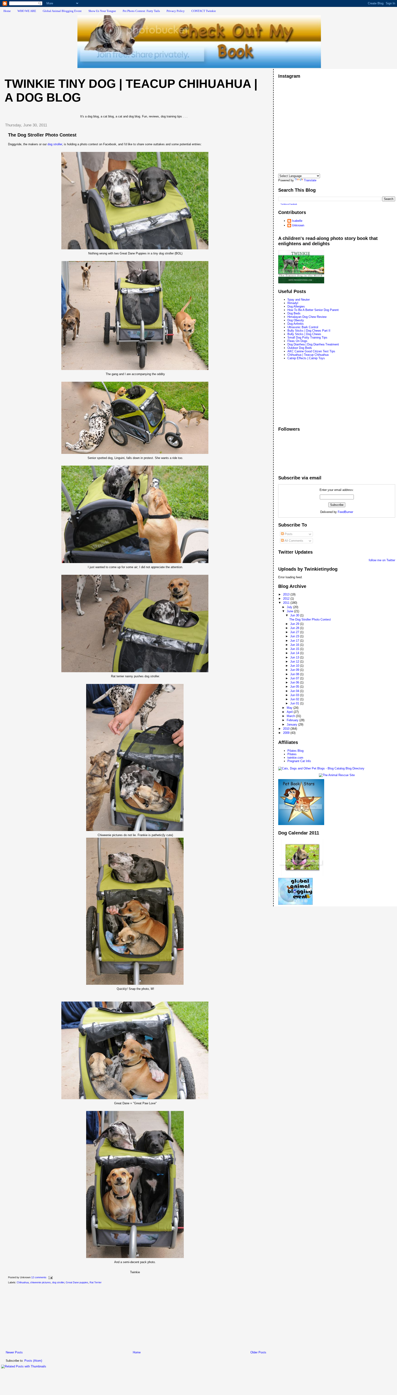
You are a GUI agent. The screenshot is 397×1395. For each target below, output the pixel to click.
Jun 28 (295, 628)
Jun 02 (295, 699)
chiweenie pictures (40, 1282)
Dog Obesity (295, 320)
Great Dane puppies (77, 1282)
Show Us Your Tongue (102, 11)
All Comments (293, 540)
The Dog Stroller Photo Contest (42, 134)
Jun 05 (295, 686)
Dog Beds (294, 313)
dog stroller (55, 144)
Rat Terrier (96, 1282)
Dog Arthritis (295, 323)
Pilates (292, 754)
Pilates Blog (295, 750)
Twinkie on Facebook (289, 204)
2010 (286, 728)
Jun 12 (295, 661)
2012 (286, 598)
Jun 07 (295, 678)
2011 (286, 602)
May (290, 707)
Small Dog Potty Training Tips (307, 337)
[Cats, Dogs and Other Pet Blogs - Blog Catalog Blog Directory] (321, 768)
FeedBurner (345, 512)
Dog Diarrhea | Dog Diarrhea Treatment (313, 344)
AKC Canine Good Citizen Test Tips (311, 351)
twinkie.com (295, 757)
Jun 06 (295, 682)
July (290, 607)
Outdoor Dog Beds (299, 348)
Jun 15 (295, 649)
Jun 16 (295, 644)
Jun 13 (295, 657)
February (293, 720)
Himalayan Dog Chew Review (306, 317)
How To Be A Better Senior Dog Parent (313, 310)
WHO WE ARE (26, 11)
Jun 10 (295, 665)
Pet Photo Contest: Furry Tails (141, 11)
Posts (288, 534)
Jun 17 (295, 640)
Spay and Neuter (298, 299)
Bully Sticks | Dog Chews (304, 334)
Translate (310, 180)
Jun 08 (295, 674)
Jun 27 (295, 632)
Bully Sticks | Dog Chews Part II (308, 330)
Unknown (298, 225)
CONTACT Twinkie (203, 11)
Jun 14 (295, 653)
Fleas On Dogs (297, 341)
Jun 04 (295, 691)
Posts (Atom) (33, 1360)
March (291, 716)
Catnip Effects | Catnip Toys (306, 358)
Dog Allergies (296, 306)
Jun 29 (295, 624)
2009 (286, 733)
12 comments (38, 1277)
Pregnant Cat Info (299, 761)
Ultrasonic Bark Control (302, 327)
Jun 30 (295, 615)
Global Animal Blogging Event (62, 11)
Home (7, 11)
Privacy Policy (176, 11)
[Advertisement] (35, 1318)
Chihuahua (23, 1282)
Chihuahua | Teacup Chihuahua (308, 354)
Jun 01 (295, 703)
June (290, 611)
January (292, 724)
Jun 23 (295, 636)
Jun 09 (295, 670)
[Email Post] (50, 1277)
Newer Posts (14, 1352)
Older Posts (258, 1352)
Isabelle (297, 220)
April (290, 712)
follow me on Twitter (382, 560)
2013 (286, 594)
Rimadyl (292, 303)
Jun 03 (295, 695)
